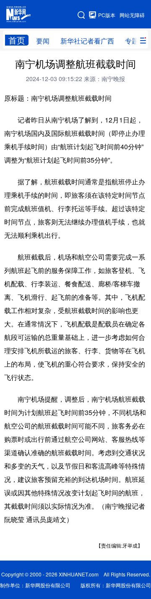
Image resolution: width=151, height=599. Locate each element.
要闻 (42, 41)
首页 (16, 40)
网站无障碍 (132, 14)
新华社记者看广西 (87, 41)
